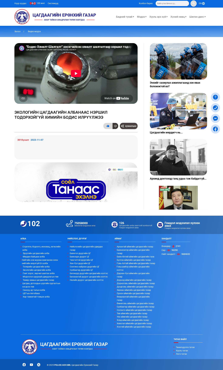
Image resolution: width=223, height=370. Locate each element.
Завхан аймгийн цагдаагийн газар (134, 290)
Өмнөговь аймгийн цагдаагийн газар (135, 303)
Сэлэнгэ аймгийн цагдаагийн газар (134, 310)
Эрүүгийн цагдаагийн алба (36, 253)
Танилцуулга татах (185, 347)
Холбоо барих (146, 3)
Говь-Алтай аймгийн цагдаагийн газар (136, 263)
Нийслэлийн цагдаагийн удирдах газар (86, 248)
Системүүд (53, 3)
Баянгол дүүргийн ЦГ (80, 253)
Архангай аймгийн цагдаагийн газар (135, 246)
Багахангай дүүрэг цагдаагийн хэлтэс (89, 276)
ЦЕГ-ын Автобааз (31, 293)
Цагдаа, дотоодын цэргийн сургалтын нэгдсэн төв (41, 285)
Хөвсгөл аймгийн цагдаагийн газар (134, 323)
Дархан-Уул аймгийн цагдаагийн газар (133, 275)
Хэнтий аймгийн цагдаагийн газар (134, 327)
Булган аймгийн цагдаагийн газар (134, 260)
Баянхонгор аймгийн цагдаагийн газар (133, 252)
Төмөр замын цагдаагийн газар (38, 280)
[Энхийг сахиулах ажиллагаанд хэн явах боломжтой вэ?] (178, 61)
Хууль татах (182, 350)
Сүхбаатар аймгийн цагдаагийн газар (135, 307)
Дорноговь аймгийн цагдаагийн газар (136, 283)
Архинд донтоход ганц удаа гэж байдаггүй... (178, 178)
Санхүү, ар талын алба (34, 290)
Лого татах (181, 354)
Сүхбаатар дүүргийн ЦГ (81, 270)
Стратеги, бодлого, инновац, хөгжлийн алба (41, 248)
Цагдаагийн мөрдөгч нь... (166, 132)
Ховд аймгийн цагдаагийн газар (133, 320)
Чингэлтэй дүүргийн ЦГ (81, 260)
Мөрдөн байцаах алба (34, 256)
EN (200, 3)
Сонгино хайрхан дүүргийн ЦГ (85, 266)
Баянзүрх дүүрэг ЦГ (80, 256)
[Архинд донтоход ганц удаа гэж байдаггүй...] (178, 157)
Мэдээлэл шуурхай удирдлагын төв (40, 276)
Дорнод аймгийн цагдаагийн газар (134, 280)
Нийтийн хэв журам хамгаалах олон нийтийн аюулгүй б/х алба (40, 262)
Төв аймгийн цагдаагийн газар (132, 313)
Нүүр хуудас (20, 3)
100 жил (40, 3)
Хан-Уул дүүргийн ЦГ (80, 263)
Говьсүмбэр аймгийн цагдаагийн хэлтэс (133, 268)
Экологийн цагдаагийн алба (37, 270)
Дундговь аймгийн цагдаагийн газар (135, 286)
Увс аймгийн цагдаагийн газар (132, 317)
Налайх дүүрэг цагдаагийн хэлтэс (87, 280)
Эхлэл (17, 31)
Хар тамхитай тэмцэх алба (36, 296)
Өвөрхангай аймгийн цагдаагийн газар (133, 298)
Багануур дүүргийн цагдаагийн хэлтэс (89, 273)
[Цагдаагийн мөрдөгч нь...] (178, 111)
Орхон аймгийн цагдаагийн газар (133, 293)
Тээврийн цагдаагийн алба (36, 266)
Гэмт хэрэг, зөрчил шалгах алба (39, 273)
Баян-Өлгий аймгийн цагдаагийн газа (135, 256)
